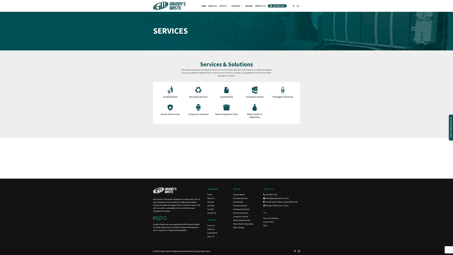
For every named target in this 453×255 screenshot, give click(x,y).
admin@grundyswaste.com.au (277, 198)
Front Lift (211, 226)
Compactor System (240, 217)
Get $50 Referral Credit (451, 127)
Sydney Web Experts (202, 251)
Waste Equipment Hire (241, 220)
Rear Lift (210, 237)
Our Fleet (210, 206)
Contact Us (211, 213)
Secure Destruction (240, 213)
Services (210, 202)
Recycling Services (240, 198)
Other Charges (238, 228)
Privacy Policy (268, 222)
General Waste (238, 195)
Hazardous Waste (240, 206)
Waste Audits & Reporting (243, 224)
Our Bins (210, 209)
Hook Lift (211, 229)
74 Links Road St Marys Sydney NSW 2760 (281, 202)
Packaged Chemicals (241, 209)
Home (209, 195)
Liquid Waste (212, 233)
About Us (211, 198)
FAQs (265, 226)
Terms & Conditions (271, 218)
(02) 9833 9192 (271, 195)
